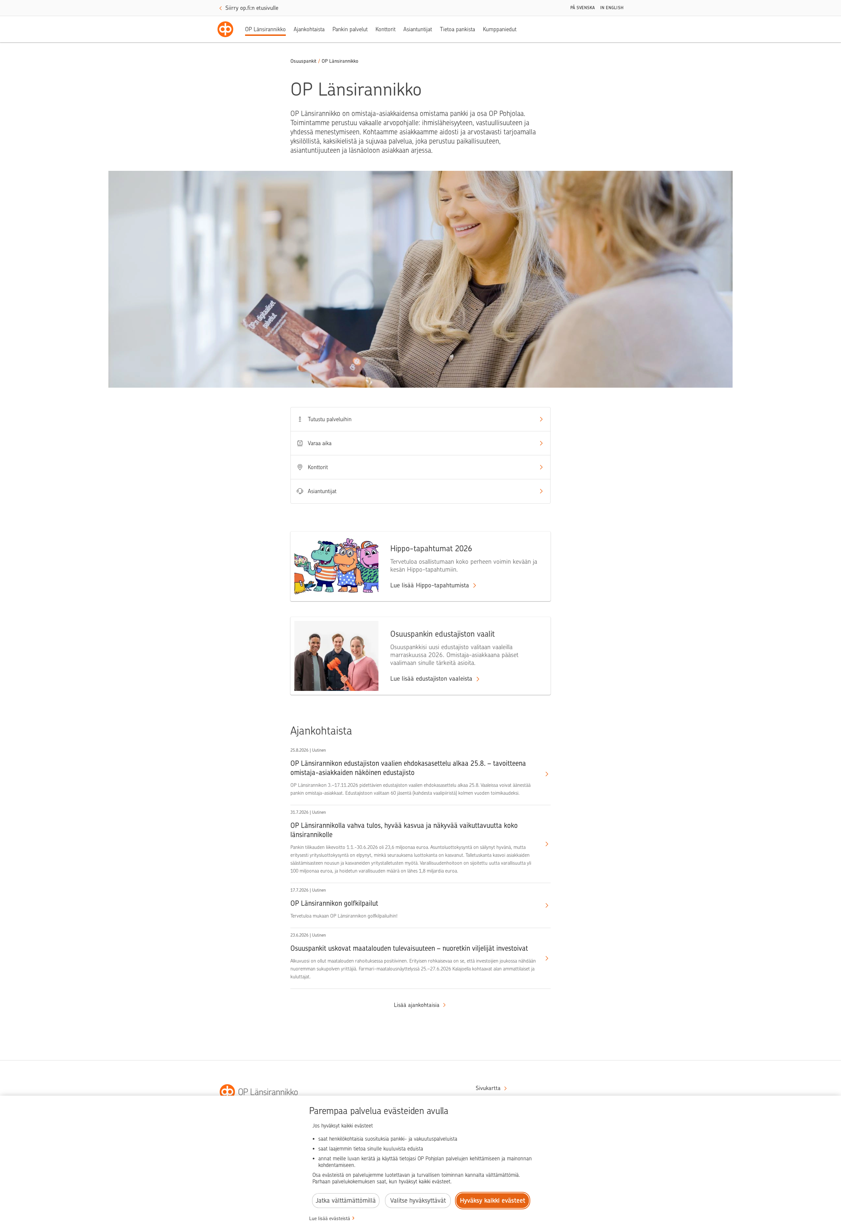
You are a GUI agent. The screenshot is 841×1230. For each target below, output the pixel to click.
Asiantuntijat (417, 29)
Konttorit (385, 29)
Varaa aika (319, 443)
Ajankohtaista (309, 29)
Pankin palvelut (350, 29)
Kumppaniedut (499, 29)
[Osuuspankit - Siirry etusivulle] (225, 29)
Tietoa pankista (457, 29)
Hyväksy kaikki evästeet (492, 1200)
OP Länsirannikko (265, 29)
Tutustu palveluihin (330, 419)
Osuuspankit (303, 61)
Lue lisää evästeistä (329, 1218)
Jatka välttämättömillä (346, 1200)
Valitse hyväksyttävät (418, 1200)
